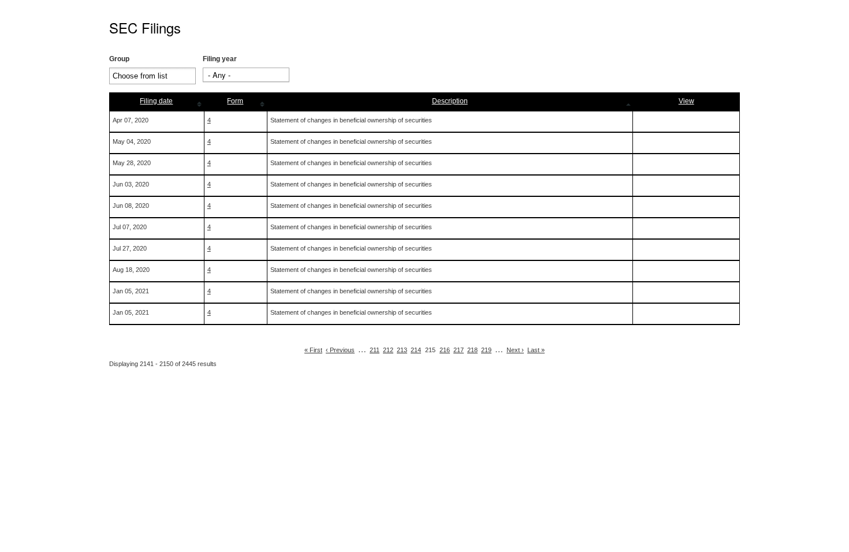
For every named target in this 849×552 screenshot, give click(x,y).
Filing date (156, 101)
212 (388, 349)
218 (472, 349)
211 (374, 349)
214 (416, 349)
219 (486, 349)
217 (458, 349)
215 (430, 349)
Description (450, 101)
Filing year (220, 59)
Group (119, 59)
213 (402, 349)
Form (235, 101)
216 (445, 349)
